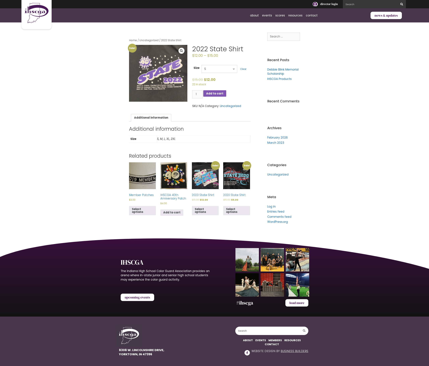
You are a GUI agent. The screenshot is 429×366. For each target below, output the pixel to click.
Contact (312, 15)
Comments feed (279, 217)
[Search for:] (283, 37)
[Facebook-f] (247, 352)
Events (267, 15)
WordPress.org (277, 222)
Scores (280, 15)
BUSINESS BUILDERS (294, 351)
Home (133, 40)
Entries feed (275, 212)
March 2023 (275, 143)
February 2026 (277, 138)
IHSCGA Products (279, 79)
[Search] (401, 4)
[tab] (151, 117)
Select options (137, 210)
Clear (243, 69)
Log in (271, 207)
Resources (295, 15)
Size (196, 68)
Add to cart (214, 93)
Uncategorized (149, 40)
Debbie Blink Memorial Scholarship (283, 72)
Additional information (151, 118)
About (254, 15)
